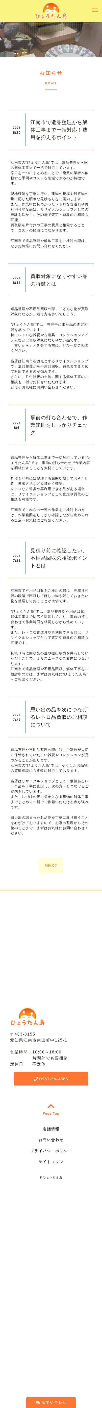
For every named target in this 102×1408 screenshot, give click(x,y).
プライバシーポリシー (51, 1150)
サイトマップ (51, 1161)
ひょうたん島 (52, 1177)
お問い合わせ (53, 1402)
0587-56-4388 (53, 1078)
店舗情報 (51, 1129)
